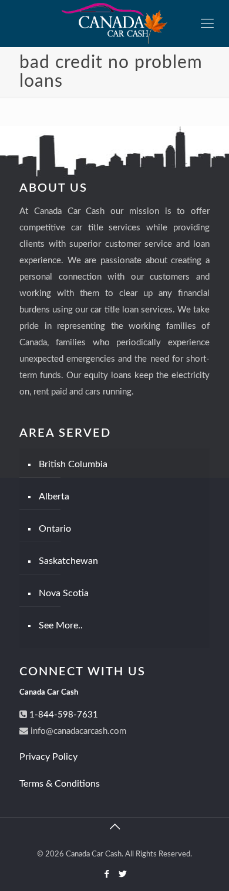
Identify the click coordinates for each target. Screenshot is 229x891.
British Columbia (73, 464)
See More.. (61, 625)
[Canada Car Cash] (114, 23)
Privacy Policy (48, 756)
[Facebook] (106, 874)
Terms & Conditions (59, 783)
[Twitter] (122, 874)
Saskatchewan (68, 561)
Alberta (54, 496)
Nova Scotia (64, 593)
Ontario (55, 528)
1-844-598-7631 (62, 714)
